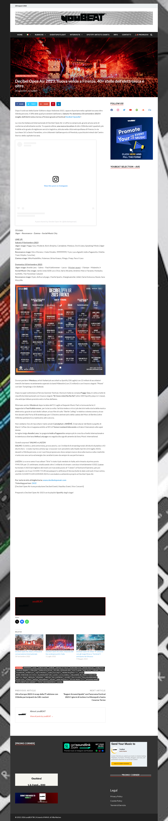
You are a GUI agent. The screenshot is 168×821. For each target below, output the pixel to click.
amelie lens (42, 668)
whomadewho (49, 682)
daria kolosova (45, 670)
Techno (34, 76)
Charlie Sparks (22, 670)
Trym (40, 682)
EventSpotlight (58, 35)
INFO (116, 35)
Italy (29, 76)
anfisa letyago (62, 668)
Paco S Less (76, 677)
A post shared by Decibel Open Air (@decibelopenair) (55, 222)
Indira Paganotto (70, 672)
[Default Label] (130, 109)
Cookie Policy (116, 801)
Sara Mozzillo (62, 679)
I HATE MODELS (40, 672)
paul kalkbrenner (89, 677)
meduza (31, 677)
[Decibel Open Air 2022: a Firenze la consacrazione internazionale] (29, 642)
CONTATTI (126, 35)
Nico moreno (57, 677)
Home (20, 35)
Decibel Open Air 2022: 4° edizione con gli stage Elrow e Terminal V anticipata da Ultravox (89, 653)
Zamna (60, 682)
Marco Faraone (89, 675)
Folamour (20, 672)
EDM (17, 76)
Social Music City (77, 679)
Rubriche (39, 35)
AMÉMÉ (51, 668)
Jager (81, 672)
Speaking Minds (92, 679)
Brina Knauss (88, 668)
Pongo (28, 679)
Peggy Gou (20, 679)
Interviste (75, 35)
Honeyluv (30, 672)
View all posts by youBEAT (41, 716)
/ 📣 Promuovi (141, 35)
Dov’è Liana (77, 670)
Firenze (95, 670)
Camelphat (99, 668)
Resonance (43, 679)
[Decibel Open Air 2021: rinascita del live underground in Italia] (60, 642)
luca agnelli (64, 675)
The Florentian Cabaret (26, 682)
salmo (52, 679)
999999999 (27, 668)
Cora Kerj (33, 670)
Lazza (55, 675)
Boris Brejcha (75, 668)
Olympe (67, 677)
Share (21, 104)
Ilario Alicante (54, 672)
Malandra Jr (76, 675)
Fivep (102, 670)
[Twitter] (124, 109)
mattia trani (21, 677)
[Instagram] (118, 109)
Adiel (34, 668)
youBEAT (34, 91)
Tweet (33, 104)
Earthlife (87, 670)
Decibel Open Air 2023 (62, 670)
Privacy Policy (116, 796)
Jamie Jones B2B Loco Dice (26, 675)
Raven (35, 679)
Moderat (40, 677)
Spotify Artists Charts (98, 35)
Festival (23, 76)
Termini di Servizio (118, 805)
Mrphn (48, 677)
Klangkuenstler (45, 675)
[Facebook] (111, 109)
